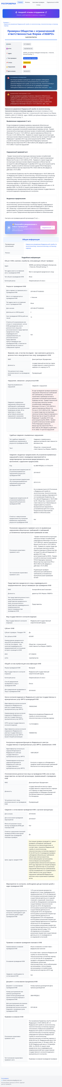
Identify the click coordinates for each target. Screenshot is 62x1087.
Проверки (6, 22)
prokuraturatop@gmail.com (14, 1080)
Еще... (50, 87)
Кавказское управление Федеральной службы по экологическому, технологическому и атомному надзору (31, 24)
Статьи (38, 5)
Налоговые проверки (38, 2)
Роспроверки (5, 1078)
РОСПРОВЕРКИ (8, 3)
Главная (20, 2)
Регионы (27, 2)
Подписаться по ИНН (53, 2)
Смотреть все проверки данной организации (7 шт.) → (22, 218)
